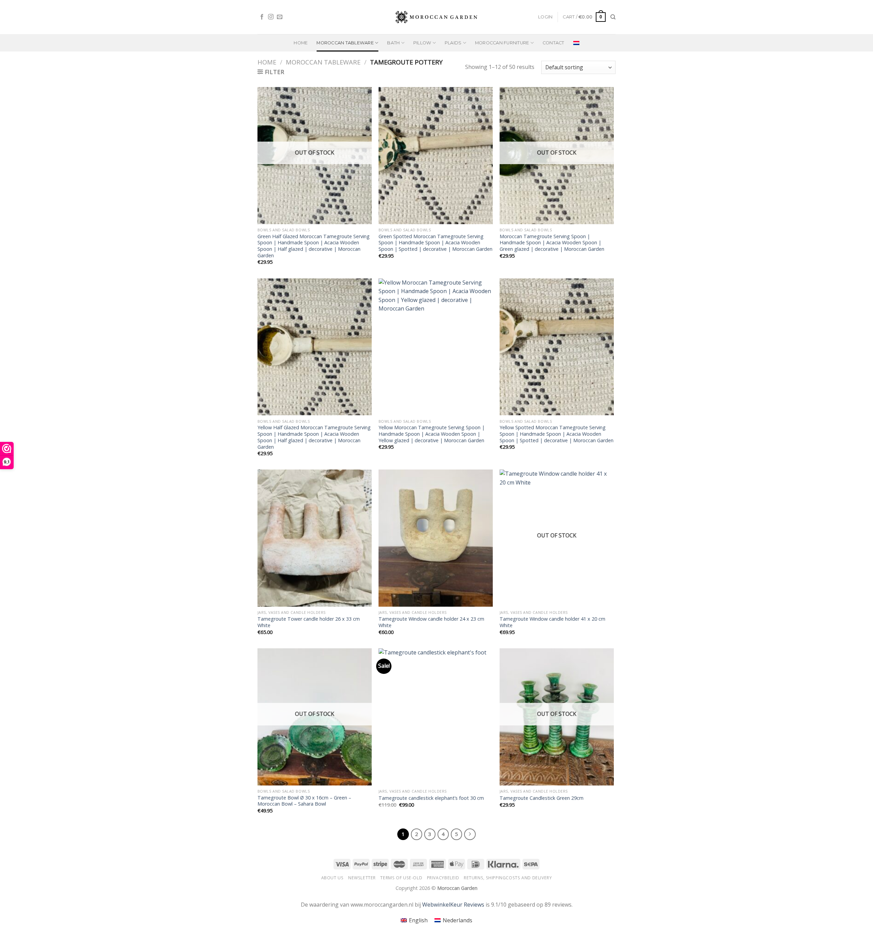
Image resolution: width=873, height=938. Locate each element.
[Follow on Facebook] (262, 17)
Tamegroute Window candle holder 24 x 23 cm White (431, 622)
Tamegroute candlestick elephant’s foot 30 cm (431, 798)
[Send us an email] (279, 17)
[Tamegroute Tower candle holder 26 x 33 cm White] (314, 538)
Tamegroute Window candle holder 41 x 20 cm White (552, 622)
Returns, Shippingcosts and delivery (508, 878)
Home (301, 42)
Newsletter (362, 878)
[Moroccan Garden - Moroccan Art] (436, 17)
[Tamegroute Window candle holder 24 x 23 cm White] (436, 538)
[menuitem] (576, 43)
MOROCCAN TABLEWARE (345, 42)
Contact (553, 42)
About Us (332, 878)
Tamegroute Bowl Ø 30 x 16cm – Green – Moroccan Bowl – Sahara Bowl (304, 801)
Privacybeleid (443, 878)
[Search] (613, 17)
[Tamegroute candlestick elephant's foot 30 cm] (436, 716)
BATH (393, 42)
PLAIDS (453, 42)
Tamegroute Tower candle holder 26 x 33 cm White (308, 622)
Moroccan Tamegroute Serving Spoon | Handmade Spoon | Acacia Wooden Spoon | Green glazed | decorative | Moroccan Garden (552, 242)
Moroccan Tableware (323, 62)
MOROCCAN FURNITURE (502, 42)
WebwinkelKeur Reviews (453, 904)
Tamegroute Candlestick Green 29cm (541, 798)
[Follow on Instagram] (270, 17)
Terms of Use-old (401, 878)
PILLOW (422, 42)
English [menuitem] (418, 920)
